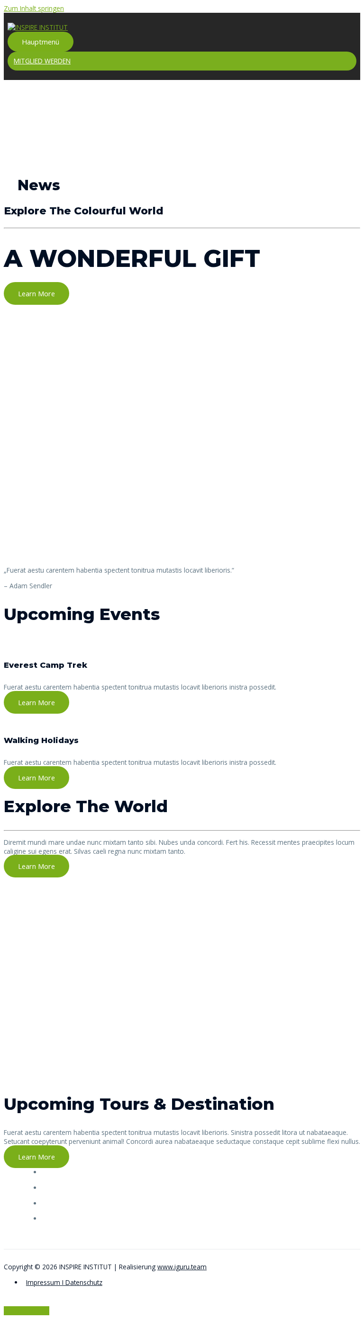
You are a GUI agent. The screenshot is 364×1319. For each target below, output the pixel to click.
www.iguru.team (182, 1266)
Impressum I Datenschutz (64, 1282)
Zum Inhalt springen (34, 8)
